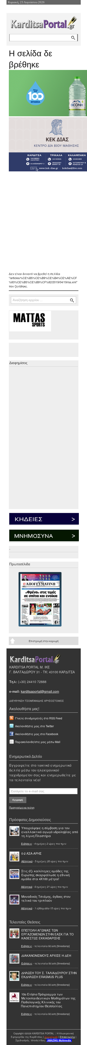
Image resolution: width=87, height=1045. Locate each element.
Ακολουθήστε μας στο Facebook (36, 734)
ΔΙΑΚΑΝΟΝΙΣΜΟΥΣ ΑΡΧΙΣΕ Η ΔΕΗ (46, 955)
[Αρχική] (43, 22)
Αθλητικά (26, 861)
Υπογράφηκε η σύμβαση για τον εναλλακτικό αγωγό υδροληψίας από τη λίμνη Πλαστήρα (49, 832)
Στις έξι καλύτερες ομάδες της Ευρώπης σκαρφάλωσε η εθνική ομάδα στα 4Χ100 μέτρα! (45, 875)
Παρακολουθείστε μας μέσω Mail (37, 742)
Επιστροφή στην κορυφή (43, 641)
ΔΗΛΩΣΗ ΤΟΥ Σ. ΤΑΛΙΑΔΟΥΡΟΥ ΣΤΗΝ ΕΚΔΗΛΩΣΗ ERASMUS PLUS (49, 975)
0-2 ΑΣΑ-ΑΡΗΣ (31, 853)
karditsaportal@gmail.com (40, 691)
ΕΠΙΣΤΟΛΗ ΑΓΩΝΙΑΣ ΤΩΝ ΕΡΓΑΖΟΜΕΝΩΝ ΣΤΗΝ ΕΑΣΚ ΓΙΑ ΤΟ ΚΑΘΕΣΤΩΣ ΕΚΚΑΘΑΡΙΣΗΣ (47, 934)
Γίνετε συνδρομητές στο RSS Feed (38, 718)
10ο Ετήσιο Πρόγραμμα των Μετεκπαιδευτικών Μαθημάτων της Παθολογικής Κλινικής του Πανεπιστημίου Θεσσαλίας (48, 1000)
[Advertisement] (43, 221)
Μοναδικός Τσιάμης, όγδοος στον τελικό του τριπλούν (46, 898)
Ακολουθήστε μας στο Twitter (34, 726)
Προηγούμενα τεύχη (21, 807)
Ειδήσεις (26, 843)
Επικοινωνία (67, 1037)
